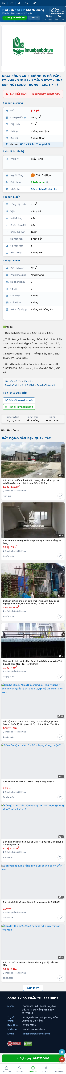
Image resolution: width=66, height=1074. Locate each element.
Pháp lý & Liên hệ (13, 151)
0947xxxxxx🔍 (40, 182)
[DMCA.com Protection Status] (28, 1043)
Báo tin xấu (9, 430)
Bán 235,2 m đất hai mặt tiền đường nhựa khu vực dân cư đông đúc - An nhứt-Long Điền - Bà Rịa (31, 481)
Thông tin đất (11, 196)
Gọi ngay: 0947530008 (34, 1058)
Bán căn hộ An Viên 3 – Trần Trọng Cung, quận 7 (28, 781)
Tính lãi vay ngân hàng (20, 406)
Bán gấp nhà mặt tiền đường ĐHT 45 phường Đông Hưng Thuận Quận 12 (33, 843)
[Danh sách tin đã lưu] (11, 2)
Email (10, 1033)
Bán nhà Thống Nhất (46, 385)
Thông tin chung (13, 102)
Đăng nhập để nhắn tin (44, 189)
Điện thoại (13, 1025)
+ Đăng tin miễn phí (15, 17)
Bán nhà (27, 381)
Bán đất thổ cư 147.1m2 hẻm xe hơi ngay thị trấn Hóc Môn (31, 964)
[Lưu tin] (60, 496)
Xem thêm (33, 987)
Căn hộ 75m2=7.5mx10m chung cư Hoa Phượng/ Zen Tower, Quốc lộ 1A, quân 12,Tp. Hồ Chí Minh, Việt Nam (31, 722)
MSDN (10, 1006)
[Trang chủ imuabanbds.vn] (57, 11)
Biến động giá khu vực (21, 400)
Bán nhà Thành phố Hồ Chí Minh (19, 385)
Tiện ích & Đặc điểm (15, 392)
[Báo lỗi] (62, 1052)
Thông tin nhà (11, 260)
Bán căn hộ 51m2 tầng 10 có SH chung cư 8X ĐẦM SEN (32, 902)
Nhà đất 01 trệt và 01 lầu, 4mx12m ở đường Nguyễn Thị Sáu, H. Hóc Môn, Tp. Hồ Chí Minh (32, 662)
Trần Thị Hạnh (42, 175)
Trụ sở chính (10, 1019)
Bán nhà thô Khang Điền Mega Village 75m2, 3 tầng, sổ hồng (32, 542)
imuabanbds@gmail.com (36, 1033)
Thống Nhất (43, 144)
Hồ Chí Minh (27, 144)
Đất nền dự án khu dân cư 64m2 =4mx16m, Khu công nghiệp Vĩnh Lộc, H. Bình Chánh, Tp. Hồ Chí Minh (31, 602)
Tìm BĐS (34, 18)
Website (12, 1029)
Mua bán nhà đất (13, 381)
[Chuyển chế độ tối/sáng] (3, 2)
